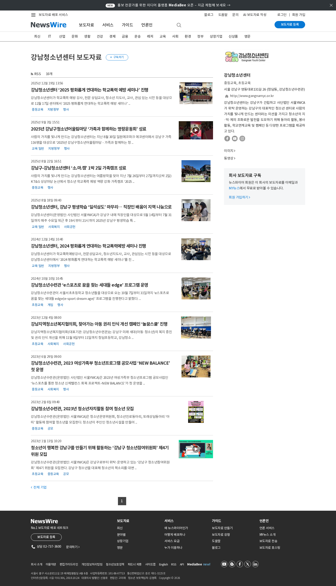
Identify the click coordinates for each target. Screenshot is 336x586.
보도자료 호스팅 (269, 548)
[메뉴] (34, 14)
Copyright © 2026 (169, 578)
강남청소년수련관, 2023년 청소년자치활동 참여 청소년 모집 (82, 408)
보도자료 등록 (290, 24)
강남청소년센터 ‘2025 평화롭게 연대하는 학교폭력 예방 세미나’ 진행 (89, 90)
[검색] (179, 25)
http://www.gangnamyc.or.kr (252, 96)
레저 (150, 36)
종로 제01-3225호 (155, 573)
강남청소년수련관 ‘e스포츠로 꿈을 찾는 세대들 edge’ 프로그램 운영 (89, 285)
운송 (137, 36)
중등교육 (37, 109)
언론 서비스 (267, 528)
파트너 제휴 (135, 564)
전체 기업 (39, 487)
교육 (163, 36)
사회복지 (54, 227)
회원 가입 (298, 15)
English (163, 564)
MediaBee (194, 564)
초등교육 (37, 305)
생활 (87, 36)
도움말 (223, 15)
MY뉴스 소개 (267, 535)
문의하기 (72, 547)
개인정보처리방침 (91, 564)
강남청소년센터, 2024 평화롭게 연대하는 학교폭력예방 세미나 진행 (88, 246)
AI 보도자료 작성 (254, 15)
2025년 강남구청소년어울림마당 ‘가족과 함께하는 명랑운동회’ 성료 (88, 129)
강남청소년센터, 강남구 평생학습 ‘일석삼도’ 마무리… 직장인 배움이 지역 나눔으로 (101, 207)
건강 (100, 36)
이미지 (228, 151)
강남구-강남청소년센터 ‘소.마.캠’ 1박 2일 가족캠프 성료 (78, 168)
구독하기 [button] (117, 57)
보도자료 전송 (268, 541)
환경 (188, 36)
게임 (50, 305)
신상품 (233, 36)
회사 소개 (36, 564)
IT (49, 36)
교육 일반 (38, 148)
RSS (37, 74)
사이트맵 (150, 564)
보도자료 (86, 25)
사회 (175, 36)
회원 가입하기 (239, 197)
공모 (50, 428)
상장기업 (216, 36)
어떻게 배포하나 (174, 535)
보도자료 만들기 (222, 528)
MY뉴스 (234, 188)
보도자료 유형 (221, 535)
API (182, 564)
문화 (75, 36)
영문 (247, 36)
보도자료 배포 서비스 (53, 15)
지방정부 (53, 109)
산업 (62, 36)
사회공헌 (69, 227)
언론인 (147, 25)
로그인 (282, 15)
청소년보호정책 (115, 564)
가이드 (127, 25)
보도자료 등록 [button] (46, 537)
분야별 (121, 535)
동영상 (228, 158)
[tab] (139, 521)
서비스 (108, 25)
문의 (235, 15)
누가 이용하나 (173, 548)
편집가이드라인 (69, 564)
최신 (37, 36)
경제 (112, 36)
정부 (200, 36)
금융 (125, 36)
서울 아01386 (57, 578)
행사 (66, 109)
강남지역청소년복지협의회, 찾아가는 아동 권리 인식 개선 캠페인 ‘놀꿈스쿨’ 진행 (99, 324)
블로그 (208, 15)
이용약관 (51, 564)
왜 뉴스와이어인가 (176, 528)
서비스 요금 (171, 541)
